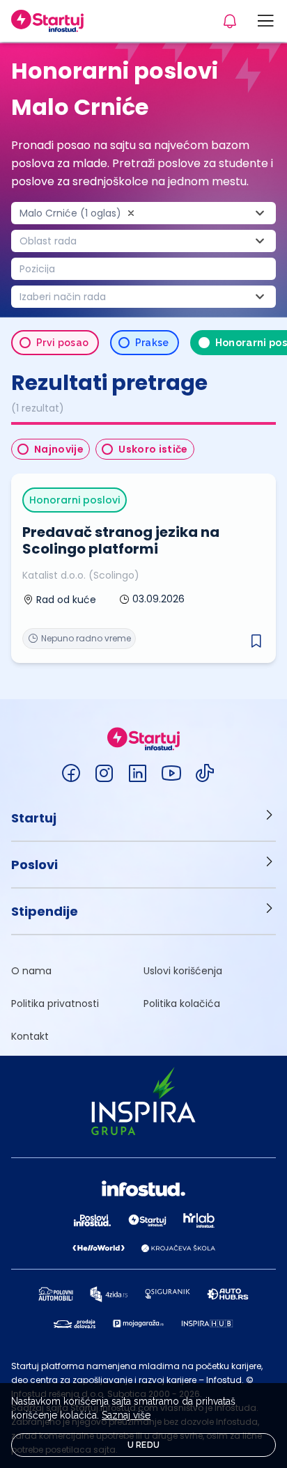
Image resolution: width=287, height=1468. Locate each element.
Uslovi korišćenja (183, 971)
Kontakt (30, 1036)
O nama (31, 971)
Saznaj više (126, 1415)
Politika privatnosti (55, 1003)
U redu (143, 1445)
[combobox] (143, 213)
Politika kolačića (182, 1003)
